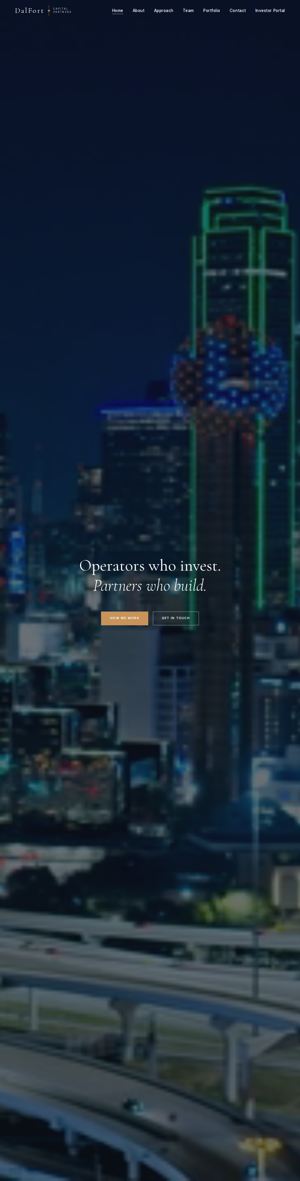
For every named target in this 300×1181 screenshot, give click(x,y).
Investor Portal (270, 10)
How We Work (124, 618)
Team (188, 10)
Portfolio (211, 10)
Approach (163, 10)
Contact (238, 10)
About (139, 10)
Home (117, 10)
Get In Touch (176, 618)
